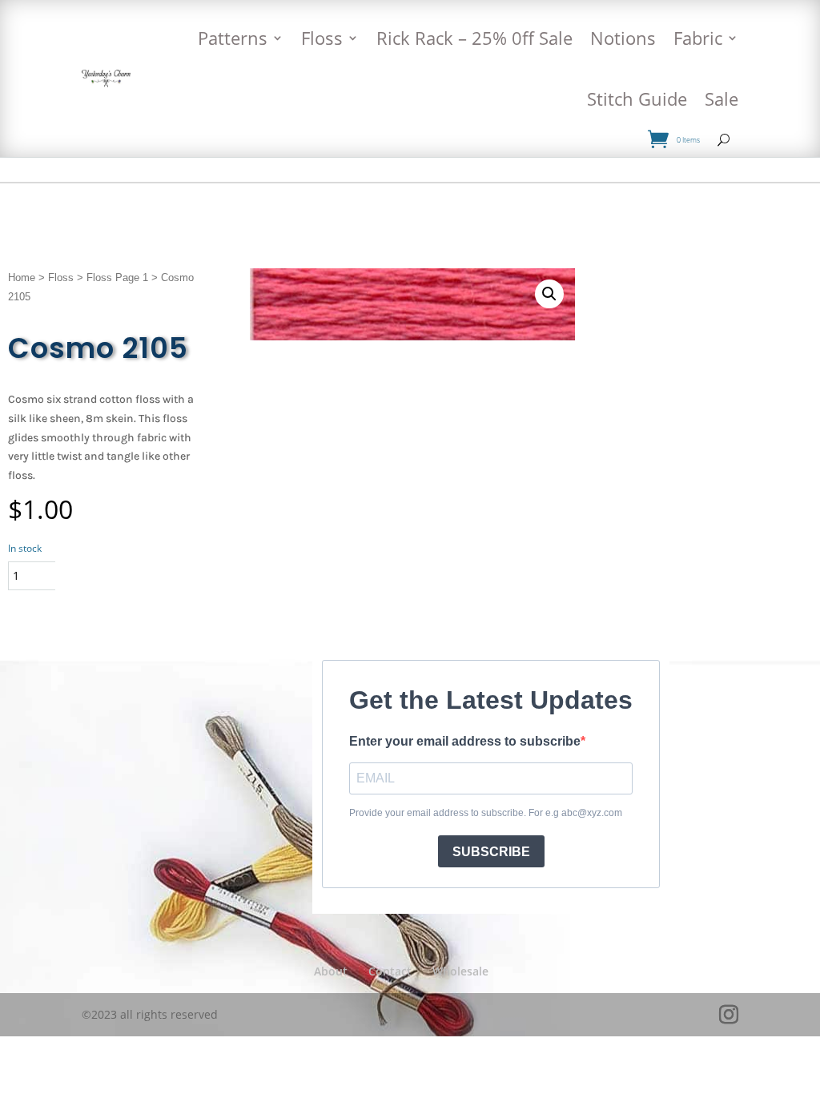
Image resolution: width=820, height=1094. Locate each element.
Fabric (697, 38)
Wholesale (460, 971)
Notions (623, 38)
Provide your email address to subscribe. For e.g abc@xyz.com (485, 812)
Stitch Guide (637, 98)
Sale (721, 98)
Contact (390, 971)
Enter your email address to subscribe (465, 741)
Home (21, 277)
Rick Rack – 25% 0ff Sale (474, 38)
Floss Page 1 (117, 277)
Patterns (232, 38)
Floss (322, 38)
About (331, 971)
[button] (549, 294)
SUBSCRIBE (491, 852)
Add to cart (124, 575)
